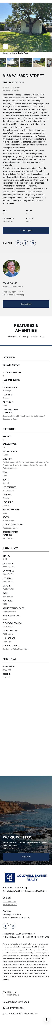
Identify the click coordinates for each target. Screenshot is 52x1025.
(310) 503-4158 (16, 292)
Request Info (26, 304)
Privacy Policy (30, 1013)
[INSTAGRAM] (13, 926)
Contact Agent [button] (26, 230)
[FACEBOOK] (6, 926)
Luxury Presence (15, 1007)
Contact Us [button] (26, 857)
